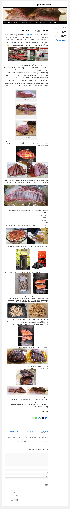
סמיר (24, 437)
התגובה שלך (45, 452)
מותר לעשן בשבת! (30, 431)
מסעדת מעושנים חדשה (14, 431)
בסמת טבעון (34, 437)
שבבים (17, 437)
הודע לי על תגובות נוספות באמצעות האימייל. (39, 480)
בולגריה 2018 (24, 22)
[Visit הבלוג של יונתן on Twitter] (65, 40)
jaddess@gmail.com (14, 496)
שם (47, 467)
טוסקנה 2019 (36, 22)
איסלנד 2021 (42, 22)
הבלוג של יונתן (44, 5)
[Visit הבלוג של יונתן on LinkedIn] (58, 40)
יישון (11, 22)
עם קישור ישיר (43, 438)
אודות (5, 22)
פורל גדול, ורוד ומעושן (22, 27)
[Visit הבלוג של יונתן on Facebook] (56, 40)
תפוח (11, 437)
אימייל (46, 472)
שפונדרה (14, 437)
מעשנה (27, 437)
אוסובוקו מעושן (45, 431)
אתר (47, 476)
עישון (9, 22)
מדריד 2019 (30, 22)
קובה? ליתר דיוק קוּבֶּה (44, 27)
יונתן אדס (33, 31)
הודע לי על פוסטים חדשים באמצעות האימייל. (39, 482)
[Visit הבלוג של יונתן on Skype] (63, 40)
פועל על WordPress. (63, 503)
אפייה (19, 22)
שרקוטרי (15, 22)
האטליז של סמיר (28, 34)
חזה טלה (30, 437)
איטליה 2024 (48, 22)
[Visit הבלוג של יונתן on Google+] (60, 40)
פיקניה (20, 437)
